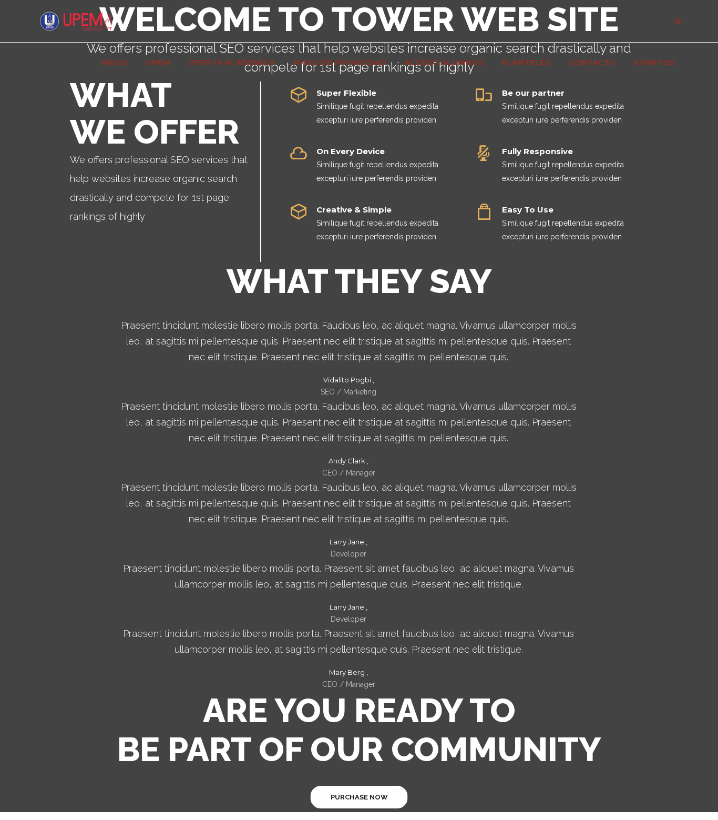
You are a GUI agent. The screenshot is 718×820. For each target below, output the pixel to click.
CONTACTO (592, 62)
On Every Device (350, 151)
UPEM (158, 62)
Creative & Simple (354, 210)
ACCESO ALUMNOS (444, 62)
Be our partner (533, 93)
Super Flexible (346, 93)
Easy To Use (527, 210)
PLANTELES (525, 62)
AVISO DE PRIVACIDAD (339, 62)
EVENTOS (654, 62)
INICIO (114, 62)
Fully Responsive (537, 151)
